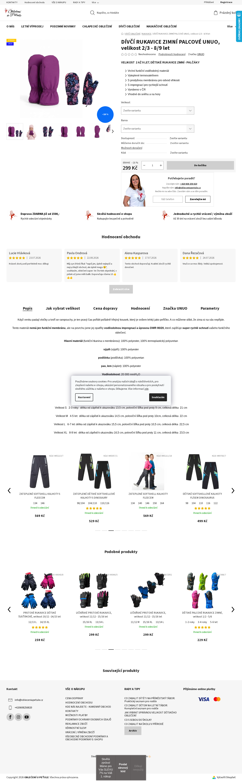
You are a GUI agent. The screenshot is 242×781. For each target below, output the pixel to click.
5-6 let (214, 622)
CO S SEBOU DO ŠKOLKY (138, 720)
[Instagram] (18, 717)
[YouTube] (26, 717)
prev (9, 490)
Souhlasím (158, 397)
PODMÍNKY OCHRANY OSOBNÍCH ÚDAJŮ (88, 719)
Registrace (226, 2)
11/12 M (135, 622)
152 (198, 503)
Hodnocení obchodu (35, 2)
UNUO (200, 54)
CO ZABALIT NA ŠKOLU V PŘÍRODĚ (143, 724)
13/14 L (99, 622)
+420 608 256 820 (188, 183)
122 (161, 503)
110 (147, 503)
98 (132, 503)
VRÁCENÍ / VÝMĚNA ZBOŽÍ (80, 732)
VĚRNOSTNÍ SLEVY (75, 728)
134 (79, 503)
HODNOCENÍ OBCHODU (78, 702)
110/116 (50, 503)
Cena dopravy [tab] (105, 308)
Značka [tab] (175, 308)
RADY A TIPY (79, 2)
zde (147, 389)
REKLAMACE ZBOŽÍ (76, 724)
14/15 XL (44, 622)
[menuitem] (10, 26)
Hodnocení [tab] (140, 308)
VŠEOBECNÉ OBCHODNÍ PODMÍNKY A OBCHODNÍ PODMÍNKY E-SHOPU (86, 738)
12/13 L (32, 622)
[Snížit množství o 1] (144, 165)
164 (108, 503)
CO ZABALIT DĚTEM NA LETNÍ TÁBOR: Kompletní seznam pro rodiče (146, 707)
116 (154, 503)
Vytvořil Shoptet (226, 777)
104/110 (38, 503)
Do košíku (200, 165)
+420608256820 (23, 707)
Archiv (133, 731)
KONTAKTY (11, 2)
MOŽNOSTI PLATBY (76, 715)
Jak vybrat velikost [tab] (63, 308)
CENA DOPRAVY (74, 698)
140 (86, 503)
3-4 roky (202, 622)
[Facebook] (10, 717)
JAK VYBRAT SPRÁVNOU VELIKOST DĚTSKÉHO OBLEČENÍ (150, 714)
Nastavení (84, 397)
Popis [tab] (27, 308)
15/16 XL (87, 622)
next (233, 490)
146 (93, 503)
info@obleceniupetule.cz (188, 187)
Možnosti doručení (131, 148)
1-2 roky (189, 622)
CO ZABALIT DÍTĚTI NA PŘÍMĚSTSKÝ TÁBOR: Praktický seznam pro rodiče (149, 700)
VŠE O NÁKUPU (59, 2)
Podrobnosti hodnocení (172, 54)
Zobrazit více (121, 289)
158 (100, 503)
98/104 (26, 503)
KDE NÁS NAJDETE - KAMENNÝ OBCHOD (88, 706)
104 (139, 503)
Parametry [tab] (210, 308)
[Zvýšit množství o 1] (160, 165)
